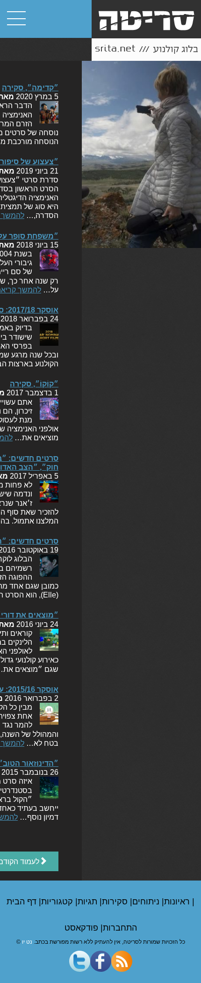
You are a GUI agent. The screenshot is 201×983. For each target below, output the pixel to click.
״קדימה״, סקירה (30, 88)
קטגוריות (58, 901)
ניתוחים (147, 901)
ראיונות (178, 901)
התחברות (120, 927)
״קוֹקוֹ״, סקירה (34, 384)
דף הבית (23, 901)
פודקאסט (82, 927)
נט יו (27, 942)
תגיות (89, 901)
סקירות (116, 901)
